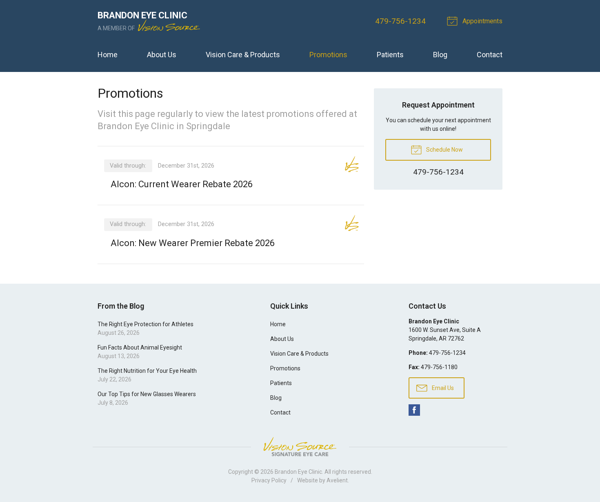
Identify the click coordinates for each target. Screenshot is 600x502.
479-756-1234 (400, 21)
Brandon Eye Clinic (298, 471)
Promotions (328, 54)
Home (108, 54)
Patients (390, 54)
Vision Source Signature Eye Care (300, 446)
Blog (440, 54)
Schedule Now (444, 149)
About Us (161, 54)
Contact (489, 54)
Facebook (414, 410)
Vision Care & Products (243, 54)
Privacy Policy (269, 480)
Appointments (481, 21)
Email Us (442, 388)
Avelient (337, 480)
